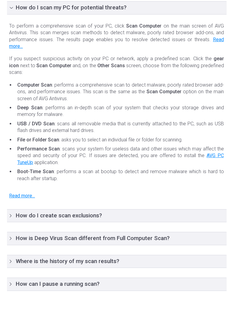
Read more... (22, 196)
